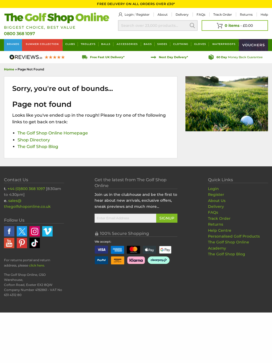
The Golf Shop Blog (38, 146)
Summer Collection (42, 44)
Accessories (127, 44)
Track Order (222, 14)
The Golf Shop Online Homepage (53, 133)
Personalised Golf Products (234, 236)
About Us (217, 200)
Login (129, 14)
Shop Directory (34, 139)
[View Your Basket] (234, 25)
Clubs (70, 44)
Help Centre (219, 230)
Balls (105, 44)
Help (264, 14)
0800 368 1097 (19, 33)
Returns (246, 14)
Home (9, 69)
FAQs (201, 14)
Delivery (182, 14)
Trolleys (88, 44)
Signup (166, 218)
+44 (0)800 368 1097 (26, 188)
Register (143, 14)
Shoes (162, 44)
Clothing (180, 44)
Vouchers (253, 45)
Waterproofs (224, 44)
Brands (13, 44)
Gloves (200, 44)
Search (192, 25)
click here (36, 265)
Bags (148, 44)
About (163, 14)
